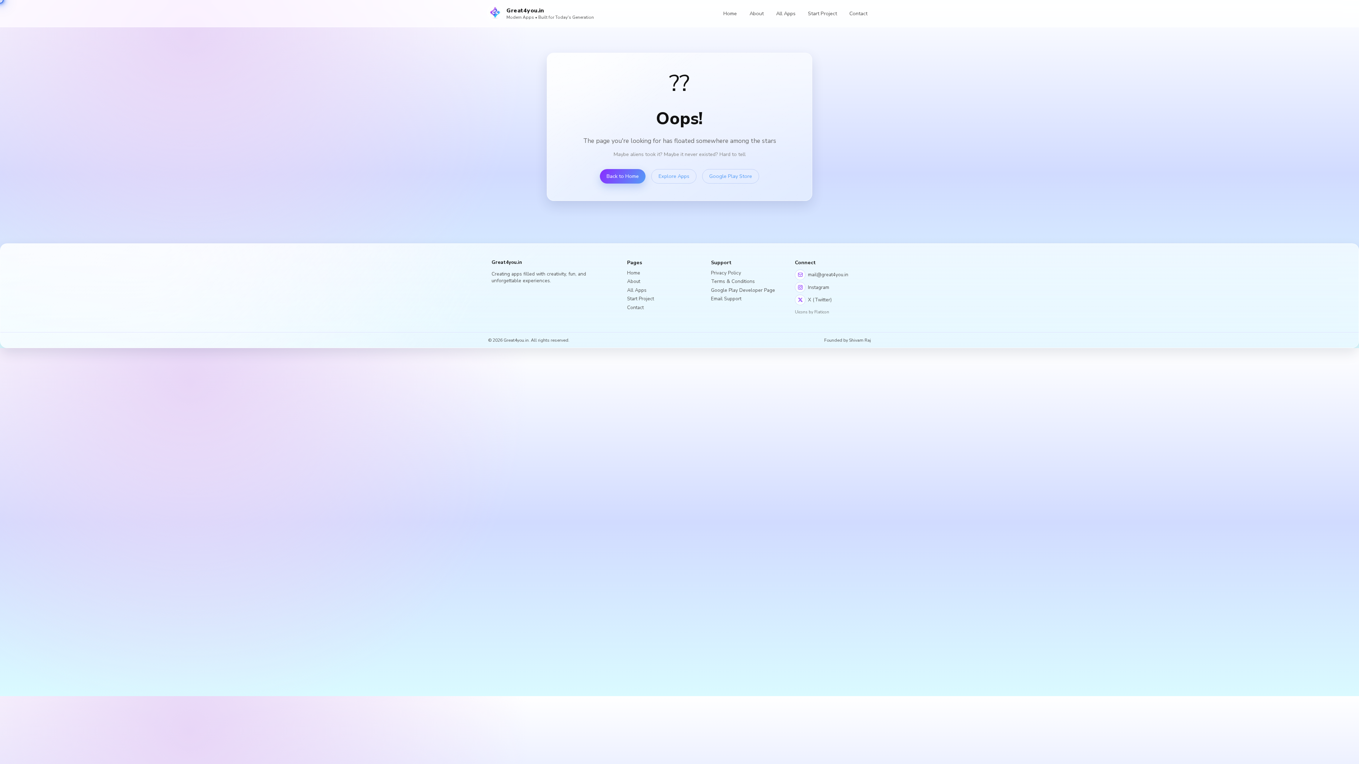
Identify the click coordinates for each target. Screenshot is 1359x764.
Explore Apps (674, 176)
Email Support (726, 298)
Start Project (822, 13)
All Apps (786, 13)
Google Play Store (730, 176)
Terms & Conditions (733, 281)
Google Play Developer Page (743, 290)
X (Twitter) (820, 299)
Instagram (818, 287)
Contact (858, 13)
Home (730, 13)
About (757, 13)
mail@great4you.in (828, 274)
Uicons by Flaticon (812, 312)
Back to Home (623, 176)
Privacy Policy (726, 273)
